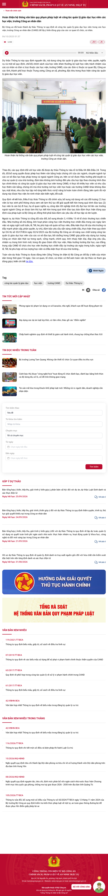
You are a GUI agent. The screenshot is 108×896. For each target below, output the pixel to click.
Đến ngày (10, 453)
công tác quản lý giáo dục (16, 283)
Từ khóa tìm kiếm (14, 419)
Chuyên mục (11, 430)
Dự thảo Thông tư (74, 283)
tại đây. (29, 261)
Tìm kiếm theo (12, 408)
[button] (54, 412)
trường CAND (54, 283)
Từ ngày (9, 442)
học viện (38, 283)
